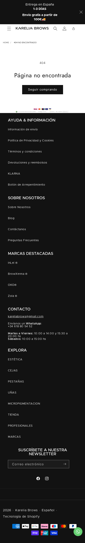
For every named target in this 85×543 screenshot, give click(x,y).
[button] (9, 28)
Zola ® (12, 296)
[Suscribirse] (64, 464)
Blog (11, 218)
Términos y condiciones (25, 151)
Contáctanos (17, 229)
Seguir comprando (42, 89)
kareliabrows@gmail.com (25, 316)
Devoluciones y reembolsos (27, 162)
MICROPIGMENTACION (24, 403)
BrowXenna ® (17, 274)
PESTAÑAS (16, 381)
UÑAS (12, 392)
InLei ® (12, 263)
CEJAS (13, 370)
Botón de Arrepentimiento (26, 184)
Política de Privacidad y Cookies (31, 140)
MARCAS (14, 437)
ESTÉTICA (15, 359)
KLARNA (14, 173)
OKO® (12, 285)
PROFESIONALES (20, 425)
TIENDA (13, 414)
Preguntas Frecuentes (23, 240)
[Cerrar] (81, 12)
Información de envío (23, 129)
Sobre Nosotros (19, 207)
